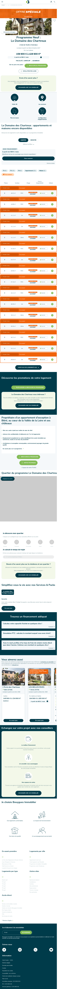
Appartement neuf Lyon (35, 860)
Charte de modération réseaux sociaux (11, 976)
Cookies (4, 968)
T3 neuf (4, 884)
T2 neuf (4, 882)
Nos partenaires (33, 892)
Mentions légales (6, 962)
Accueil (3, 5)
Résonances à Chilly (6, 864)
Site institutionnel (34, 886)
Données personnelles (7, 965)
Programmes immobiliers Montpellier (38, 864)
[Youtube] (51, 950)
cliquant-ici (15, 665)
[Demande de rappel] (52, 984)
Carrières (32, 884)
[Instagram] (20, 950)
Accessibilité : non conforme (9, 973)
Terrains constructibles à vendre (9, 903)
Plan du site (5, 978)
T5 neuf (4, 888)
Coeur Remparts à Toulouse (8, 862)
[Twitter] (35, 950)
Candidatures (33, 882)
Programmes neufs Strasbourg (37, 866)
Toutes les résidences (7, 912)
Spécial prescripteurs (34, 880)
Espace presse (33, 888)
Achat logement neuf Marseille (37, 862)
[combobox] (28, 556)
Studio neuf (4, 880)
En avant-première (9, 851)
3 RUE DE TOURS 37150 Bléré (28, 45)
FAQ (3, 914)
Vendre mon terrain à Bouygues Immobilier (12, 908)
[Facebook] (4, 950)
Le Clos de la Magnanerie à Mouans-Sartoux (12, 860)
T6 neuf (4, 890)
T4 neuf (4, 886)
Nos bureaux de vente (7, 916)
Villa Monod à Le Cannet (7, 866)
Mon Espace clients (6, 910)
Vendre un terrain (6, 906)
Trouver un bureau (34, 890)
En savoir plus (28, 16)
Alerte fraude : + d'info (7, 960)
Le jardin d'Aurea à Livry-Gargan (9, 868)
